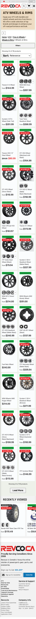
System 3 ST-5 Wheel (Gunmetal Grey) (25, 437)
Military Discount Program (24, 587)
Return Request (24, 590)
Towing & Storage (7, 592)
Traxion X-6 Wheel (8, 85)
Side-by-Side (5, 583)
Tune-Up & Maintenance (9, 591)
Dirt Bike (4, 587)
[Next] (33, 81)
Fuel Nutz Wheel (7, 364)
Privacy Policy (5, 610)
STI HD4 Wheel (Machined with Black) (25, 155)
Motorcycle (4, 585)
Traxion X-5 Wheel (26, 226)
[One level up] (4, 33)
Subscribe (29, 575)
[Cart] (29, 6)
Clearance (4, 596)
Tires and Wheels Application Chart (6, 613)
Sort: (6, 55)
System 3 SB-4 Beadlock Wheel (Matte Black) (25, 262)
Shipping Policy (5, 608)
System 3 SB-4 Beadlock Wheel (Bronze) (25, 401)
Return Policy (5, 605)
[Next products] (33, 513)
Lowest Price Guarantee (8, 603)
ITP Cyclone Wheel (26, 471)
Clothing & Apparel (7, 594)
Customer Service (24, 584)
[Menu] (34, 6)
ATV (2, 581)
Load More (18, 490)
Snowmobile (5, 589)
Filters (18, 45)
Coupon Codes (5, 607)
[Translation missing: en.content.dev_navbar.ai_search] (24, 6)
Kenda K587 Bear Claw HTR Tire (12, 528)
